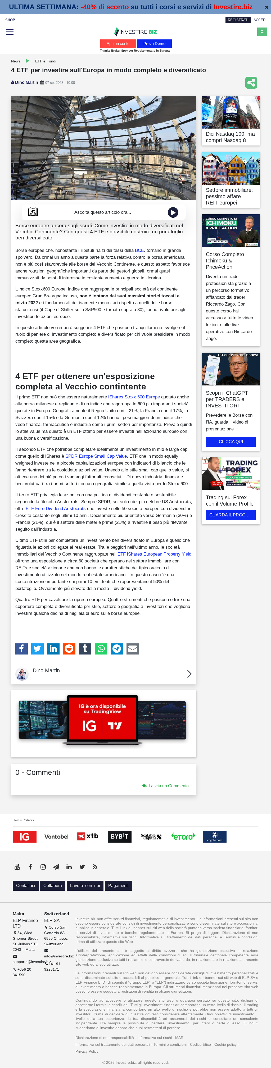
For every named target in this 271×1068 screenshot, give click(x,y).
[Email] (133, 649)
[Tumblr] (85, 649)
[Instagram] (43, 867)
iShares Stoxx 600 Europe (134, 396)
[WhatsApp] (101, 649)
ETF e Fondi (45, 61)
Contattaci (25, 885)
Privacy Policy (86, 1051)
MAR (179, 1037)
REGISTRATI (238, 20)
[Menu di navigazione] (9, 32)
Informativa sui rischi (154, 1037)
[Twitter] (37, 649)
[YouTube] (17, 867)
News (15, 61)
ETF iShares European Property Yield (154, 554)
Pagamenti (118, 885)
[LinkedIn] (53, 649)
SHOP (10, 20)
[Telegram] (117, 649)
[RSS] (95, 867)
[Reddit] (69, 649)
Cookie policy (225, 1044)
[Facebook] (21, 649)
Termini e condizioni (170, 1044)
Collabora (52, 885)
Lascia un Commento (169, 786)
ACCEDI (260, 20)
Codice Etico (200, 1044)
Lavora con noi (85, 885)
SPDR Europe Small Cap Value (96, 456)
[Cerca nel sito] (262, 32)
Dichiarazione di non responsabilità (104, 1037)
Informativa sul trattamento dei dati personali (112, 1044)
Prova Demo (154, 43)
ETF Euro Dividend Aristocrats (56, 508)
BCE (139, 250)
